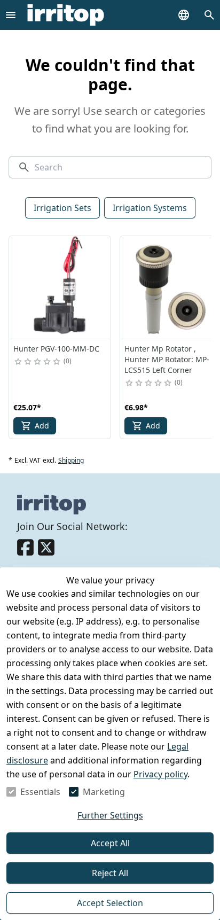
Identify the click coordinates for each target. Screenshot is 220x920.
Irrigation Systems (150, 208)
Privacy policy (160, 774)
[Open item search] (209, 15)
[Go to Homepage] (66, 15)
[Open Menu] (10, 15)
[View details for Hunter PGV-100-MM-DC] (60, 287)
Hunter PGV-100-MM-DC (56, 349)
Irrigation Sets (62, 208)
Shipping (71, 460)
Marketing (104, 792)
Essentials (40, 792)
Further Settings (110, 815)
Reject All (110, 873)
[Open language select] (183, 15)
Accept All (110, 843)
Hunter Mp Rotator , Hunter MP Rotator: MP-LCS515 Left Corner (166, 359)
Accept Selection (110, 903)
